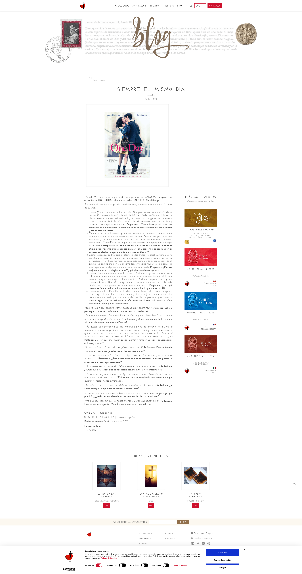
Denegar (222, 568)
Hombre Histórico (99, 80)
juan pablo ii (139, 6)
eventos (200, 6)
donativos (182, 6)
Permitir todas (222, 552)
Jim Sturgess (135, 212)
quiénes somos (122, 6)
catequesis (214, 6)
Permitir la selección (222, 560)
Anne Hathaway (106, 212)
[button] (155, 6)
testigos (169, 6)
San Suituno (154, 215)
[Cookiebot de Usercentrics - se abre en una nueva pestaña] (69, 569)
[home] (82, 5)
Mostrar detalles (180, 565)
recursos (143, 543)
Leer (106, 505)
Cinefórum (96, 78)
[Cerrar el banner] (244, 550)
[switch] (122, 565)
